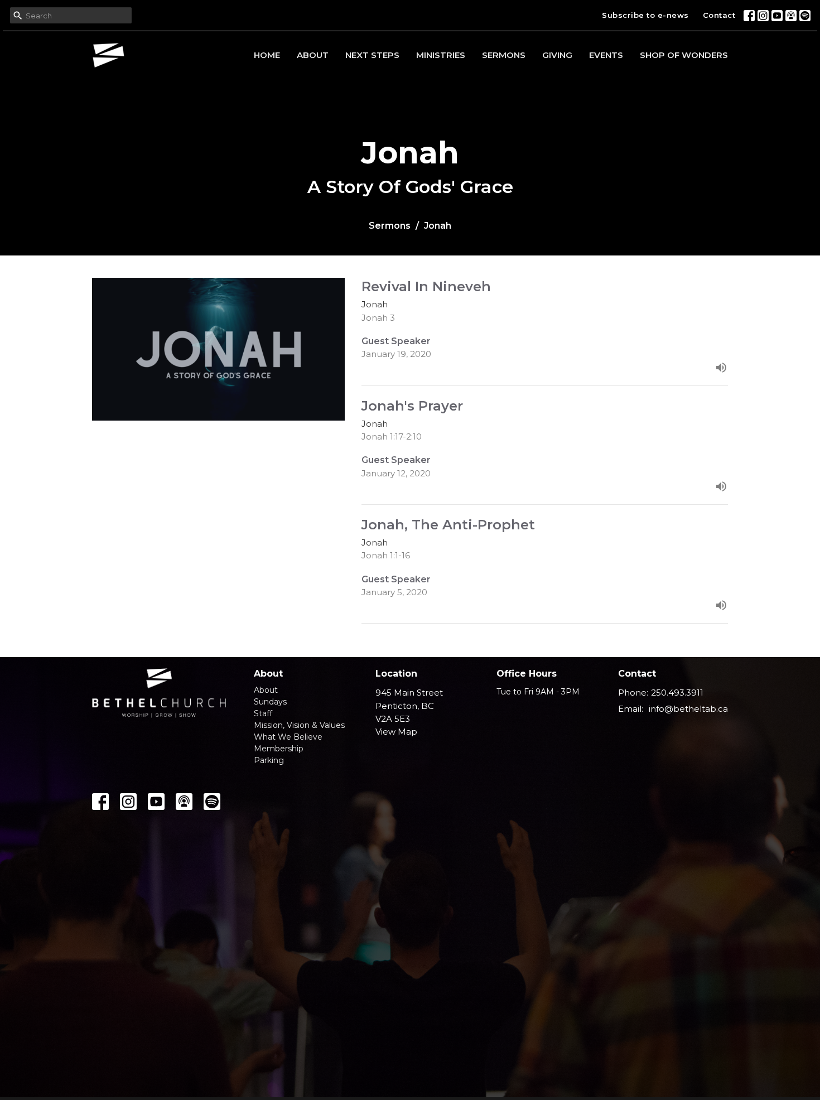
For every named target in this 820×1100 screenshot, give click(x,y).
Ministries (440, 55)
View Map (396, 731)
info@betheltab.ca (688, 708)
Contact (719, 15)
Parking (269, 760)
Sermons (503, 55)
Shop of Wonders (684, 55)
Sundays (270, 702)
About (313, 55)
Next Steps (372, 55)
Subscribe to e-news (645, 15)
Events (606, 55)
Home (267, 55)
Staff (263, 713)
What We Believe (288, 737)
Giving (557, 55)
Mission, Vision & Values (299, 725)
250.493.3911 (677, 692)
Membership (278, 749)
